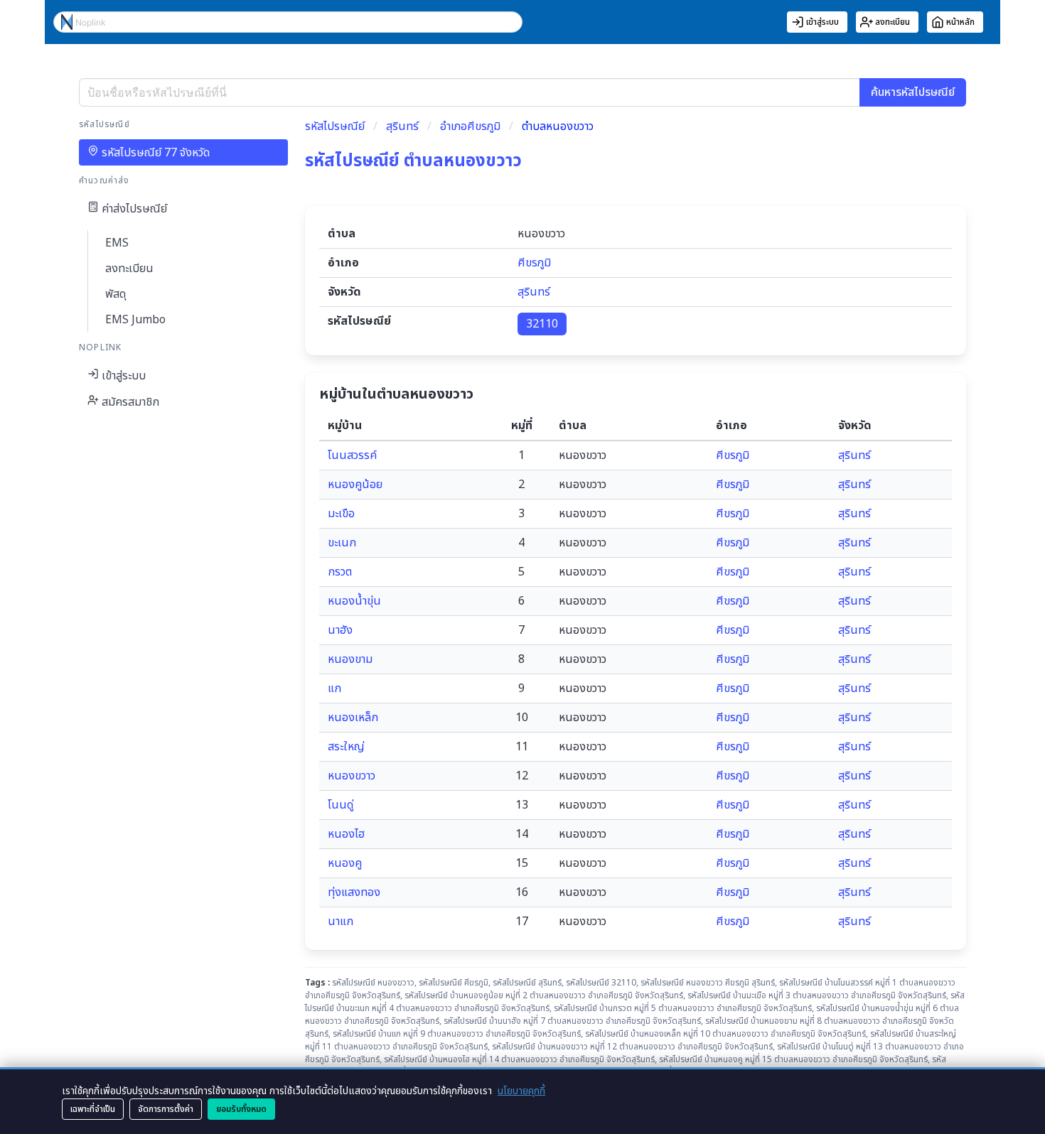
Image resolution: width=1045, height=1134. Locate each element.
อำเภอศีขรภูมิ (470, 126)
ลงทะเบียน (129, 268)
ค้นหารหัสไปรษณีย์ (913, 92)
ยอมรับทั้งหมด (241, 1109)
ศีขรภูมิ (534, 262)
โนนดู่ (340, 805)
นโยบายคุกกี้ (521, 1091)
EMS (117, 243)
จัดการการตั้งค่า (165, 1109)
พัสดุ (115, 294)
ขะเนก (342, 542)
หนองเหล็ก (353, 717)
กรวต (340, 571)
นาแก (340, 921)
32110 (542, 324)
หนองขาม (350, 659)
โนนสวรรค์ (352, 455)
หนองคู (345, 863)
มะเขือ (341, 513)
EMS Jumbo (135, 319)
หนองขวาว (351, 775)
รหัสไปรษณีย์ (335, 126)
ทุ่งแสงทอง (354, 892)
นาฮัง (340, 630)
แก (334, 688)
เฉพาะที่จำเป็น (92, 1109)
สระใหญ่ (346, 746)
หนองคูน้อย (355, 484)
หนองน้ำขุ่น (354, 601)
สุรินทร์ (402, 126)
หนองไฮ (346, 834)
